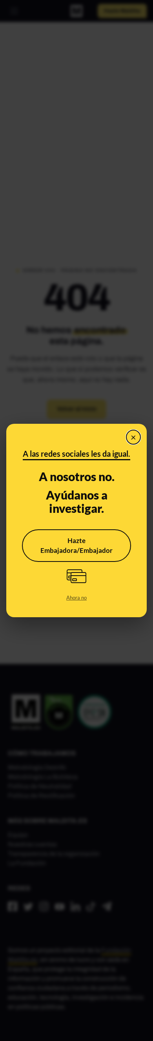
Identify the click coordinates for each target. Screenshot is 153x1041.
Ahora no (76, 597)
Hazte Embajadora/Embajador (76, 545)
